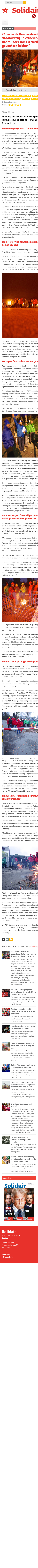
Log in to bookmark (3, 939)
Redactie (6, 1254)
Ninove (25, 99)
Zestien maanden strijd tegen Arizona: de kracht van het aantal (23, 1011)
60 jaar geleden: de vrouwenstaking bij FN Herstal (21, 1139)
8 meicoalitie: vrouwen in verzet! (22, 1105)
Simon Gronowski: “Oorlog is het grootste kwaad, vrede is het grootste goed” (23, 1159)
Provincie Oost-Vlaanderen (16, 96)
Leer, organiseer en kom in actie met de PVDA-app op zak (22, 1045)
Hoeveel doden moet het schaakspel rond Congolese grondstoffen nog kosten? (23, 1084)
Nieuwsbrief (8, 1257)
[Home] (11, 1233)
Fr (34, 16)
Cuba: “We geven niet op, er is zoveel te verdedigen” (23, 1066)
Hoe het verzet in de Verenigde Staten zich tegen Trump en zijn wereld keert (23, 954)
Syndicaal (15, 105)
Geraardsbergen (11, 99)
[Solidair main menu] (5, 22)
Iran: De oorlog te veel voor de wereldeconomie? (23, 1027)
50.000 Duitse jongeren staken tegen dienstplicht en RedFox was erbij (23, 992)
